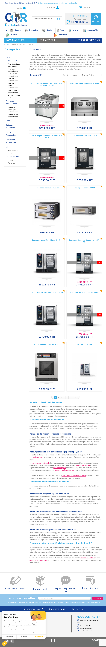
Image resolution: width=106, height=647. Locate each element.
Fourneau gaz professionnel (13, 116)
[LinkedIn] (12, 641)
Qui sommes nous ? (33, 609)
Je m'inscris (97, 598)
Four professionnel (11, 59)
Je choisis (24, 636)
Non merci (9, 636)
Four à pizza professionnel (13, 75)
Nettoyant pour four (14, 96)
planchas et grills (59, 468)
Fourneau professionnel (11, 102)
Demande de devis (85, 628)
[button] (4, 643)
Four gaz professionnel (13, 70)
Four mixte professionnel (13, 80)
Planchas (11, 163)
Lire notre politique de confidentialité (14, 630)
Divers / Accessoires (11, 133)
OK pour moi (38, 636)
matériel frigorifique (88, 558)
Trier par (85, 75)
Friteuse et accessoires (11, 141)
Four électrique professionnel (14, 65)
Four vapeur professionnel (13, 91)
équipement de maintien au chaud (74, 476)
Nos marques (15, 40)
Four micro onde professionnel (13, 85)
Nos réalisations (88, 40)
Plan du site (77, 609)
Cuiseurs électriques (10, 126)
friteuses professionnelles (64, 470)
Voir (64, 75)
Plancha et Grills (12, 157)
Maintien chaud (12, 147)
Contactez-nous (56, 609)
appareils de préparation (38, 560)
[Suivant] (78, 397)
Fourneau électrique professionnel (13, 109)
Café (8, 120)
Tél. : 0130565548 (85, 625)
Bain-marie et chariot (13, 152)
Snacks (10, 160)
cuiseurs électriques (82, 465)
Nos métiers (47, 40)
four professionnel (36, 457)
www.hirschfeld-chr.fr (87, 631)
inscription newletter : (21, 598)
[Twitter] (6, 641)
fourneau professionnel (40, 463)
